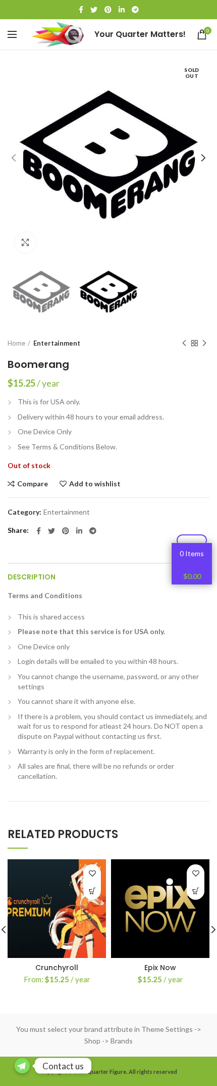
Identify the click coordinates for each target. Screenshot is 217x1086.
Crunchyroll (56, 967)
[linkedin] (121, 9)
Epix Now (160, 967)
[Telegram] (135, 9)
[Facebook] (81, 9)
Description (32, 577)
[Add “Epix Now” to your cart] (195, 891)
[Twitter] (94, 9)
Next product (204, 343)
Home (16, 343)
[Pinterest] (108, 9)
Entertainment (56, 343)
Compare (32, 483)
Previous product (184, 343)
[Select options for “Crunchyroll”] (92, 891)
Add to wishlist (95, 483)
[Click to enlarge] (25, 242)
